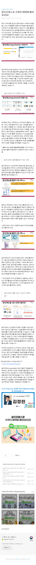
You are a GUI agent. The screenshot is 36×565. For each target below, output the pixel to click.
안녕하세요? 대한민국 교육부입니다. (12, 544)
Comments (5, 529)
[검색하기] (33, 2)
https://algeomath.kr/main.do (11, 364)
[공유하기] (7, 455)
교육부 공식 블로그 (9, 537)
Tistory (28, 559)
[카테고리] (2, 2)
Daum (17, 559)
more (32, 491)
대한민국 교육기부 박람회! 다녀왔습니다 (12, 484)
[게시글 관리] (10, 455)
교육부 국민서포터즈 (8, 9)
